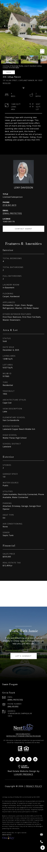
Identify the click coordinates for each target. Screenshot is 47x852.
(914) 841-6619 (9, 205)
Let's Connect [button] (24, 656)
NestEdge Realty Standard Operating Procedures (23, 736)
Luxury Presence (23, 774)
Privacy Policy (34, 786)
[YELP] (29, 759)
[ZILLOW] (35, 759)
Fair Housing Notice (23, 734)
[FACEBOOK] (12, 759)
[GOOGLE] (23, 759)
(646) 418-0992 (13, 706)
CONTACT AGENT (23, 229)
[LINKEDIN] (17, 759)
